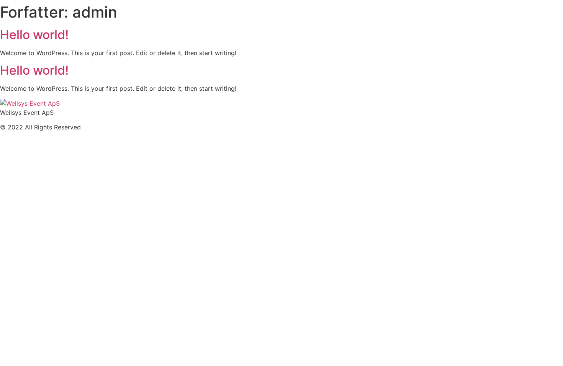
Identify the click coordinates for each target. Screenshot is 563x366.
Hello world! (34, 34)
